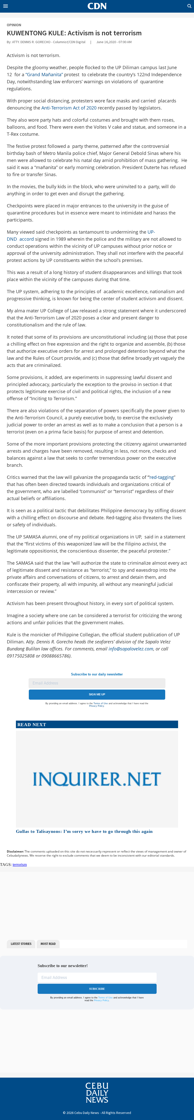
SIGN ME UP (97, 694)
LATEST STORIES (21, 944)
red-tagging (162, 477)
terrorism (20, 864)
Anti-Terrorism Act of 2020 (68, 108)
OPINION (14, 25)
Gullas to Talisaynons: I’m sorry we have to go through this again (84, 831)
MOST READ (48, 944)
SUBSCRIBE (97, 988)
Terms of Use (100, 703)
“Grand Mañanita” (44, 74)
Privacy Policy (96, 706)
